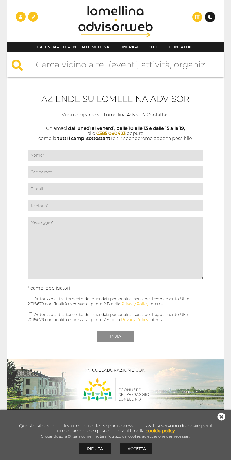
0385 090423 (111, 133)
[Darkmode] (210, 17)
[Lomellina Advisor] (115, 40)
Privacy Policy (134, 303)
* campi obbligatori (49, 288)
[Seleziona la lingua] (197, 17)
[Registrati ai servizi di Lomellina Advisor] (33, 16)
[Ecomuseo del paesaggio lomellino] (115, 384)
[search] (20, 66)
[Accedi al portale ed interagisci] (21, 16)
